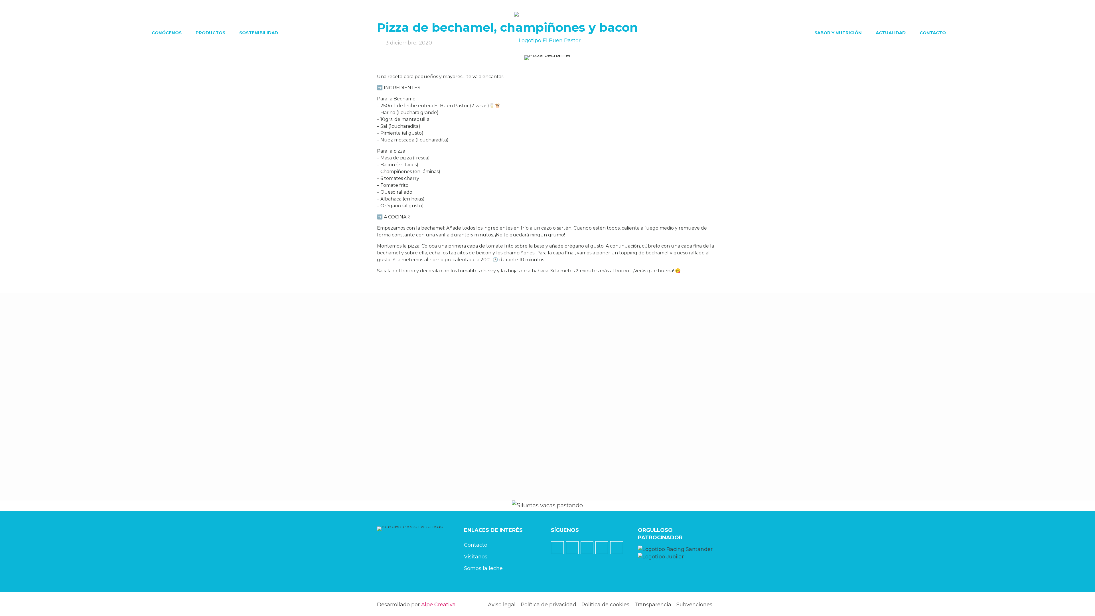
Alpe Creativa (438, 604)
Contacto (475, 545)
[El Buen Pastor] (547, 33)
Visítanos (475, 557)
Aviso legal (502, 604)
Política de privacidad (548, 604)
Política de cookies (605, 604)
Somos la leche (483, 568)
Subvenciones (694, 604)
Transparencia (652, 604)
